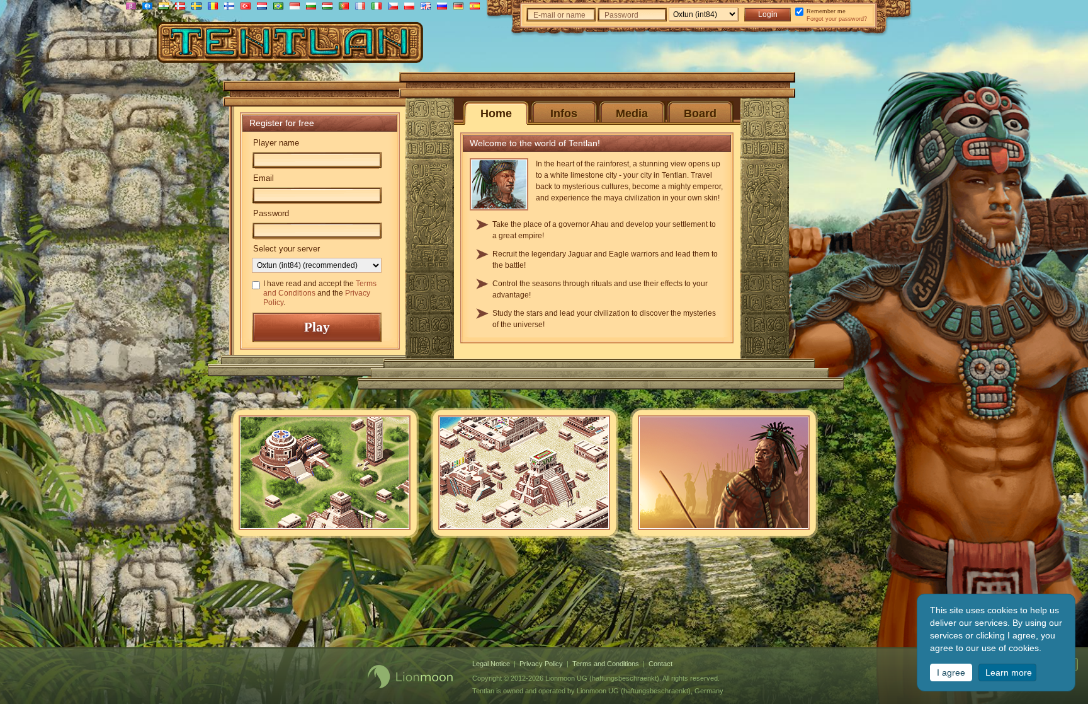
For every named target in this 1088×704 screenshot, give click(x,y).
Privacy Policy (541, 663)
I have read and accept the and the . (320, 293)
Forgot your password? (837, 19)
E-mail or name (559, 15)
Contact (660, 663)
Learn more (1008, 672)
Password (621, 15)
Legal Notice (491, 663)
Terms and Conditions (605, 663)
